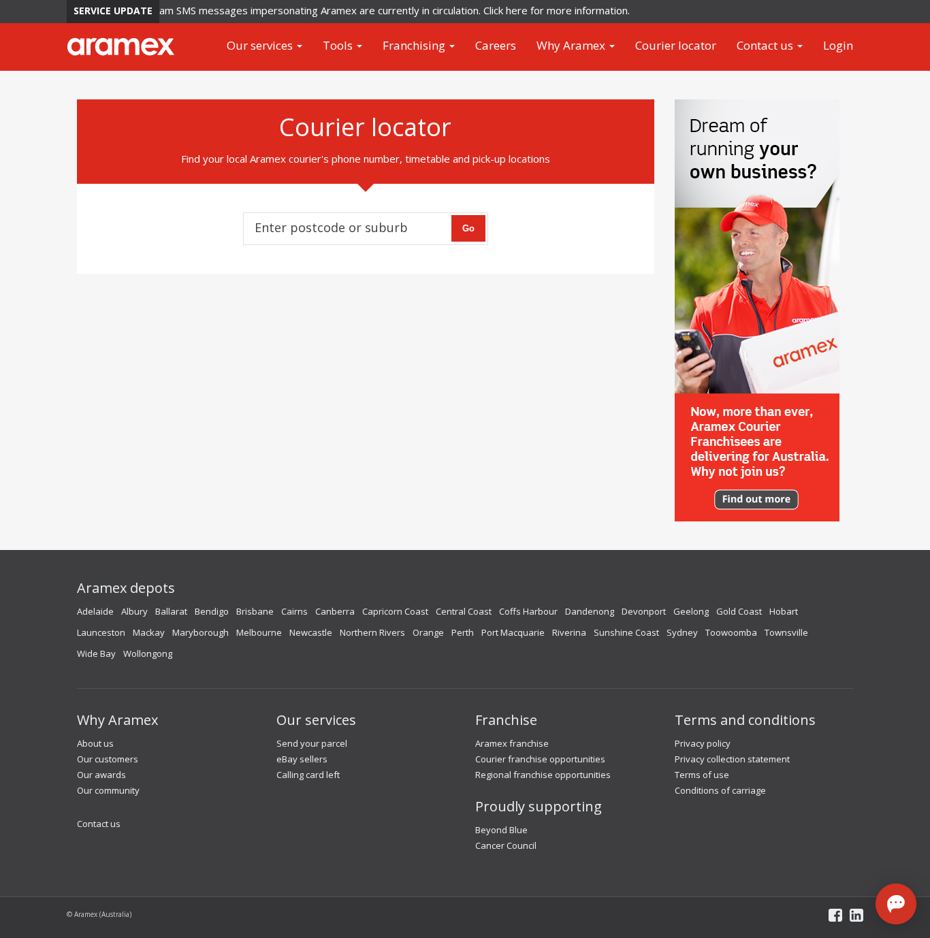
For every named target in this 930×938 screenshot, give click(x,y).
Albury (134, 611)
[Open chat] (896, 904)
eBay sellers (301, 759)
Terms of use (702, 775)
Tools (339, 45)
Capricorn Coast (395, 611)
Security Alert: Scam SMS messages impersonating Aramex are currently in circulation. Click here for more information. (343, 10)
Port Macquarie (513, 632)
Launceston (101, 632)
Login (838, 45)
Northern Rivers (372, 632)
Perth (462, 632)
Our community (108, 790)
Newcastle (310, 632)
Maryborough (200, 632)
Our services (261, 45)
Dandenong (589, 611)
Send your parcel (311, 743)
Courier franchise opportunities (540, 759)
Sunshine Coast (626, 632)
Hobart (783, 611)
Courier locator (675, 45)
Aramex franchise (512, 743)
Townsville (786, 632)
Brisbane (255, 611)
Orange (428, 632)
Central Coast (464, 611)
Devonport (644, 611)
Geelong (691, 611)
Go (468, 228)
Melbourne (259, 632)
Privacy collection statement (732, 759)
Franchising (415, 45)
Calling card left (308, 775)
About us (95, 743)
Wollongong (147, 653)
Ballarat (171, 611)
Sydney (682, 632)
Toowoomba (731, 632)
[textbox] (340, 224)
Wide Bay (96, 653)
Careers (495, 45)
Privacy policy (703, 743)
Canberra (335, 611)
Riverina (569, 632)
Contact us (766, 45)
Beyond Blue (501, 830)
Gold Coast (739, 611)
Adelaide (95, 611)
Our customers (107, 759)
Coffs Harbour (528, 611)
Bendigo (212, 611)
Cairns (294, 611)
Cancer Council (505, 845)
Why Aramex (572, 45)
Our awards (101, 775)
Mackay (149, 632)
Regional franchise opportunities (543, 775)
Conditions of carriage (720, 790)
